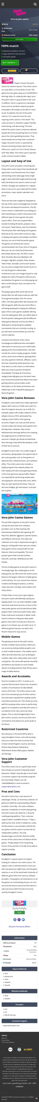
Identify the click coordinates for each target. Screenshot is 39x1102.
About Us (4, 1038)
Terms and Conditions (8, 1042)
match (33, 35)
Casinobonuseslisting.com (19, 1097)
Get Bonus (9, 62)
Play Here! (19, 39)
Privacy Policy (5, 1040)
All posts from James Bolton (19, 926)
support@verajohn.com (11, 786)
